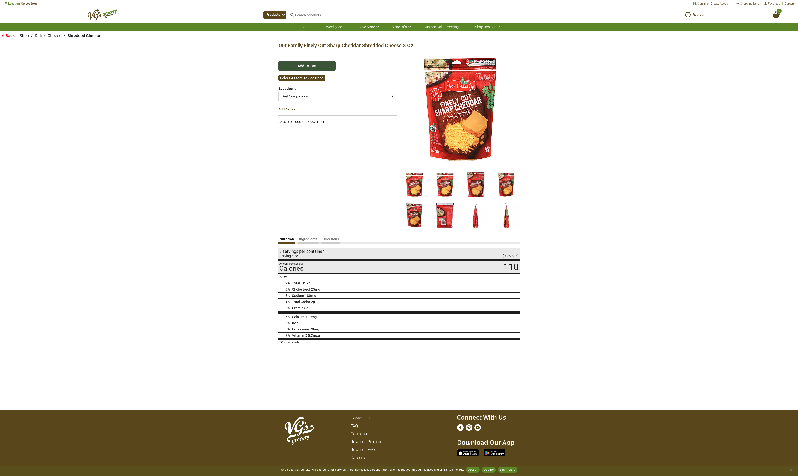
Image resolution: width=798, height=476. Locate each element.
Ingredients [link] (308, 239)
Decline (489, 469)
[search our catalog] (290, 15)
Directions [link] (331, 239)
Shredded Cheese (83, 35)
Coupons (359, 433)
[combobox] (274, 15)
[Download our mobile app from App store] (468, 452)
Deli (38, 35)
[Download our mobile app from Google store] (495, 452)
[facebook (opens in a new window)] (460, 428)
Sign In (701, 3)
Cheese (55, 35)
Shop (24, 35)
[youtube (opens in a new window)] (477, 428)
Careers (790, 3)
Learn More (508, 469)
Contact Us (361, 418)
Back (9, 35)
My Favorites (771, 3)
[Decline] (791, 470)
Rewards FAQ (363, 449)
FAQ (354, 425)
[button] (414, 184)
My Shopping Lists (747, 3)
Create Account (721, 3)
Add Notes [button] (286, 109)
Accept (473, 469)
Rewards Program (367, 441)
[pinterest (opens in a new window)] (469, 428)
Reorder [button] (699, 15)
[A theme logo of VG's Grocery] (102, 15)
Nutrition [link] (287, 239)
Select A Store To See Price (301, 78)
